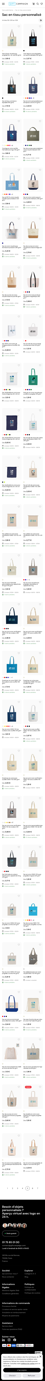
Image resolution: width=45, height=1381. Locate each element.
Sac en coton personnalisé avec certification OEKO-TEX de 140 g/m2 (33, 827)
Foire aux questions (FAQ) (12, 1329)
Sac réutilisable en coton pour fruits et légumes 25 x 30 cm (11, 485)
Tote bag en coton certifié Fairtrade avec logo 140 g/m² (11, 149)
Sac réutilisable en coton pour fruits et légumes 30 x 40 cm (11, 438)
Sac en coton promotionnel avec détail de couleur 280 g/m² (12, 1020)
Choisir (12, 1375)
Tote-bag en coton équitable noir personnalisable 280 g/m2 (32, 54)
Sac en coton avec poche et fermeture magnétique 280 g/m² (31, 296)
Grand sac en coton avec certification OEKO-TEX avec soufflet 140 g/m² (32, 682)
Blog (26, 1277)
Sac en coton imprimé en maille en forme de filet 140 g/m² (11, 1067)
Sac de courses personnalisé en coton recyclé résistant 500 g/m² (33, 149)
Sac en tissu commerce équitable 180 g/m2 (9, 101)
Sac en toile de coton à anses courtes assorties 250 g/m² (32, 344)
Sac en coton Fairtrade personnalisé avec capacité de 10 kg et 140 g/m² (11, 584)
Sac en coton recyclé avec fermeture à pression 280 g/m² (11, 246)
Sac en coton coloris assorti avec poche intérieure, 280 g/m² (33, 198)
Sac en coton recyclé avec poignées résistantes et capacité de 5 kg (31, 584)
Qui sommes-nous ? (10, 1274)
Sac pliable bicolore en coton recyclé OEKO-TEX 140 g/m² (32, 972)
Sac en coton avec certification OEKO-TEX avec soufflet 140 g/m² (32, 779)
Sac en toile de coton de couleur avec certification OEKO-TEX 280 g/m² (33, 439)
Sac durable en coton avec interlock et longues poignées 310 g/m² (32, 1115)
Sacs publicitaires (7, 10)
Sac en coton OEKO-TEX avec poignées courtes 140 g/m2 (11, 972)
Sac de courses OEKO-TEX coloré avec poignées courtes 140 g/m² (32, 924)
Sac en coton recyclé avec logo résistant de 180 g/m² (32, 1067)
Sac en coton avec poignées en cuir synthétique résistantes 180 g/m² (12, 1164)
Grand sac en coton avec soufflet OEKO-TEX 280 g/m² (11, 778)
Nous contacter (8, 1277)
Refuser (31, 1375)
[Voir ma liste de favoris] (41, 4)
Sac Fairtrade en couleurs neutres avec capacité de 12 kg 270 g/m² (11, 875)
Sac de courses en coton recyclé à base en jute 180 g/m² (11, 295)
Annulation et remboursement (14, 1312)
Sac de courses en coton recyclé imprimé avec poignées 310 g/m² (11, 1115)
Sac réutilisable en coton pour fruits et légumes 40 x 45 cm (11, 393)
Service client (7, 1326)
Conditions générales (10, 1293)
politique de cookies (28, 1363)
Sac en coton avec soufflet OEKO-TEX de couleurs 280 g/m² (31, 730)
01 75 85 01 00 (10, 1242)
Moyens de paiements (10, 1316)
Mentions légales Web (10, 1290)
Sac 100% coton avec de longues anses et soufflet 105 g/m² (11, 345)
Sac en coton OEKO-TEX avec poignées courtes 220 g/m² (11, 923)
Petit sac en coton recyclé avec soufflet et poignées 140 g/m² (32, 393)
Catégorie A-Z (30, 1274)
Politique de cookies (32, 1293)
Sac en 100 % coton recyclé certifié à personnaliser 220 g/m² (10, 198)
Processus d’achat (9, 1306)
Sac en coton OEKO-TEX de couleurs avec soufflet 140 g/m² (11, 730)
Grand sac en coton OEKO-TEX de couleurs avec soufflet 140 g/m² (11, 682)
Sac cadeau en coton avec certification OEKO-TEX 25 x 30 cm (32, 535)
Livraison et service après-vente (14, 1309)
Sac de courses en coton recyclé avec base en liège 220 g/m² (32, 247)
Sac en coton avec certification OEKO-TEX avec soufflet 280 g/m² (32, 633)
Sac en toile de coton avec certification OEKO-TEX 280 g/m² (31, 486)
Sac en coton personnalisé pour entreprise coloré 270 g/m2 (33, 101)
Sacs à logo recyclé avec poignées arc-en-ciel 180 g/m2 (11, 54)
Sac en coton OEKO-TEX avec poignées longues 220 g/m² (32, 875)
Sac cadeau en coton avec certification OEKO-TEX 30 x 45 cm (11, 535)
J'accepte (22, 1370)
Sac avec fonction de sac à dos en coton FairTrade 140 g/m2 (32, 1020)
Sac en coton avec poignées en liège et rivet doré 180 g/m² (32, 1163)
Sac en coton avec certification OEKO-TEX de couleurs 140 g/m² (11, 827)
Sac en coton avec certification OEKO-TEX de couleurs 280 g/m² (11, 633)
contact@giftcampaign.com (14, 1245)
